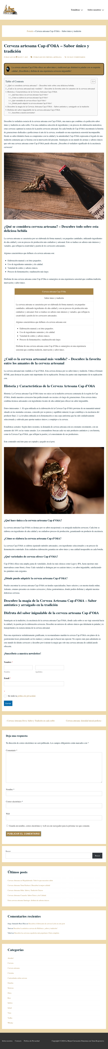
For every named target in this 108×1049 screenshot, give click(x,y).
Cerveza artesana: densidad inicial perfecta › (84, 720)
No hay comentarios (76, 57)
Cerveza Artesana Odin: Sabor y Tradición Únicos (25, 890)
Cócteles (11, 973)
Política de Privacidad (32, 1041)
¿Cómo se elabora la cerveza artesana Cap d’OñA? (29, 97)
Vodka (10, 1018)
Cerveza (10, 963)
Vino (9, 1013)
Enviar (8, 703)
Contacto (18, 1041)
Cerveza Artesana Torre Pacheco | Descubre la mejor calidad (29, 885)
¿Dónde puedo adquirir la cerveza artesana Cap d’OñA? (31, 103)
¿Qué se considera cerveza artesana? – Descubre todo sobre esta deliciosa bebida (40, 85)
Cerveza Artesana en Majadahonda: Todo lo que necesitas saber (30, 880)
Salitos (10, 1003)
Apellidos (38, 672)
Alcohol (10, 958)
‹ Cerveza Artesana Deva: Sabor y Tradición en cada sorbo (30, 720)
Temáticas (75, 9)
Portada (30, 31)
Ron (9, 998)
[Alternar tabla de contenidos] (92, 81)
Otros (9, 993)
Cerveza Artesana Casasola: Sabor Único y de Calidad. (27, 895)
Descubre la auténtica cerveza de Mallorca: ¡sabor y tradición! (35, 928)
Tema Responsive (98, 1041)
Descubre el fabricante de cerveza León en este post (46, 923)
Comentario (11, 750)
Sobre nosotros (94, 9)
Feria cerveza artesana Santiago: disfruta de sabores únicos (28, 900)
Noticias (11, 988)
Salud (10, 1008)
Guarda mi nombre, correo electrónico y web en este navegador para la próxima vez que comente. (49, 825)
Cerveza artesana (54, 57)
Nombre (7, 672)
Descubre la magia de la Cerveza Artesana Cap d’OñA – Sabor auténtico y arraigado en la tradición (48, 106)
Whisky (10, 1023)
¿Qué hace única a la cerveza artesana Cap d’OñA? (29, 95)
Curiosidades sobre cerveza (17, 978)
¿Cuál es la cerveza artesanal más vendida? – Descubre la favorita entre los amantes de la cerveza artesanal (51, 88)
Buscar (8, 851)
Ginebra (10, 983)
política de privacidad (26, 695)
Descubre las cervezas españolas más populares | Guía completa (36, 933)
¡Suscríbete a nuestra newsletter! (23, 112)
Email (7, 678)
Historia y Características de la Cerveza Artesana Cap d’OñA (32, 91)
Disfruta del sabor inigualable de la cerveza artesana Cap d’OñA (33, 109)
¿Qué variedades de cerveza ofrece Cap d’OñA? (28, 100)
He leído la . (22, 696)
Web (8, 813)
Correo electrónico (13, 801)
